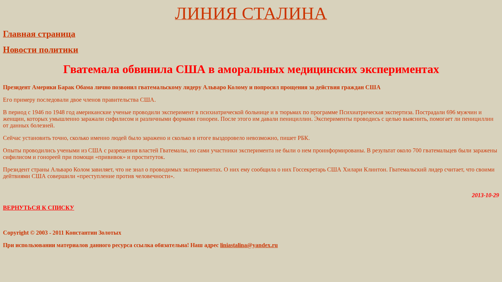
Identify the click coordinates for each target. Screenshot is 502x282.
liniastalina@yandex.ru (249, 245)
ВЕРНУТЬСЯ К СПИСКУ (38, 208)
